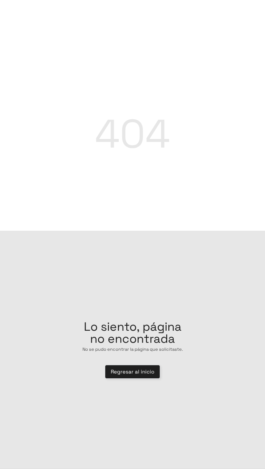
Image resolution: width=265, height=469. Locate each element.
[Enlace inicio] (132, 11)
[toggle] (240, 11)
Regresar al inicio (132, 371)
